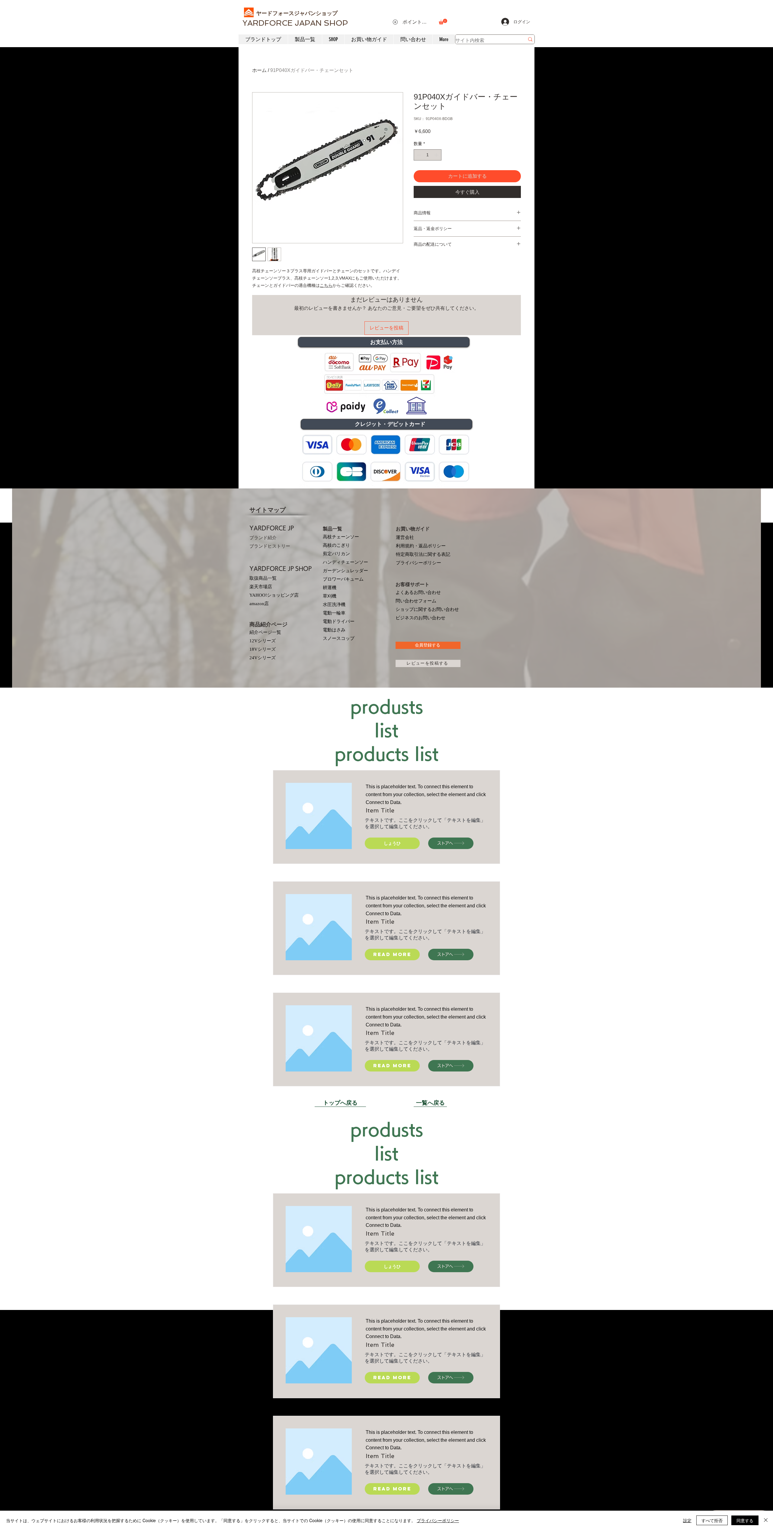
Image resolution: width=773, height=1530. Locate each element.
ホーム (259, 70)
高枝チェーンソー (341, 536)
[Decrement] (418, 155)
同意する (744, 1520)
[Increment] (437, 155)
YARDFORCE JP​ (271, 528)
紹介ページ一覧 (265, 632)
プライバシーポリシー (418, 562)
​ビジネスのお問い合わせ (420, 617)
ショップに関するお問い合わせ (427, 609)
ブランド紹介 (263, 537)
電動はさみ (334, 629)
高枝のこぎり (336, 545)
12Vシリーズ (262, 640)
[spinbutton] (427, 155)
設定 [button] (687, 1520)
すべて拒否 (712, 1520)
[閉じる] (765, 1520)
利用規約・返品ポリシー (421, 545)
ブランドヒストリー (269, 546)
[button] (443, 21)
